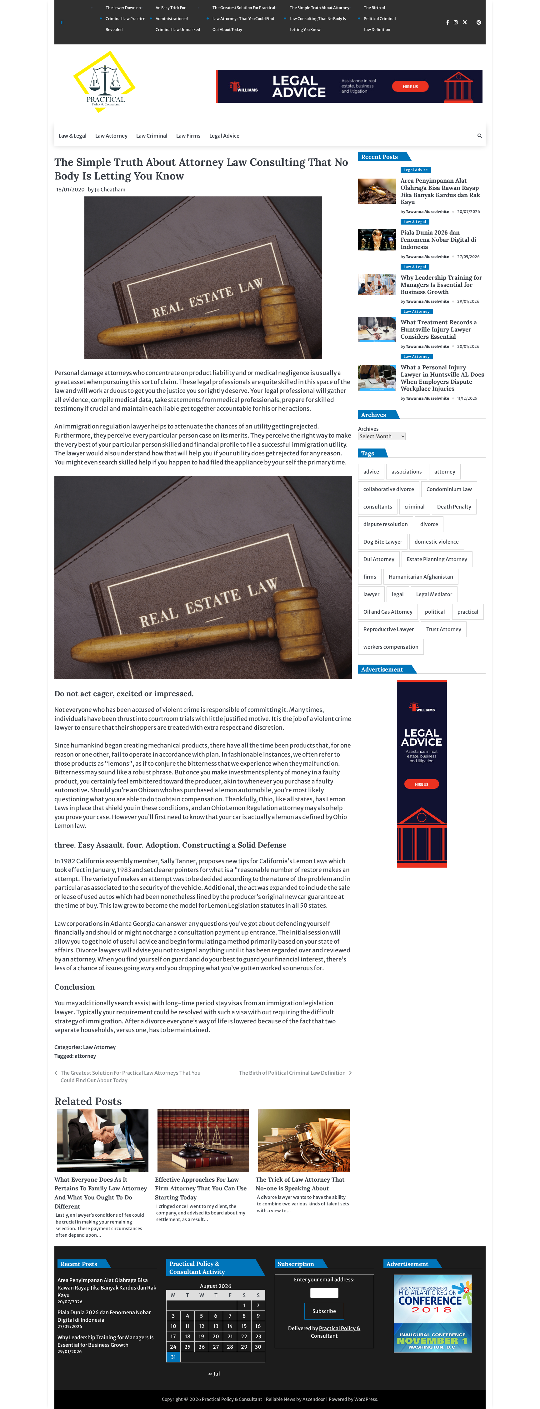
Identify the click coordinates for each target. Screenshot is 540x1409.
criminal (415, 507)
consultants (377, 507)
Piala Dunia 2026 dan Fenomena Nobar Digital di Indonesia (438, 240)
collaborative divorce (388, 489)
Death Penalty (454, 507)
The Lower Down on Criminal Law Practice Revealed (125, 18)
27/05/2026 (468, 256)
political (435, 612)
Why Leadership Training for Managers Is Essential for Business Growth (441, 285)
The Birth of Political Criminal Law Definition (380, 18)
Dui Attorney (378, 559)
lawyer (371, 594)
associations (407, 472)
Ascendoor (313, 1399)
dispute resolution (385, 524)
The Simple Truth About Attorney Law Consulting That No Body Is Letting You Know (319, 18)
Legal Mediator (434, 594)
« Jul (214, 1374)
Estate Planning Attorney (437, 559)
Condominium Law (449, 489)
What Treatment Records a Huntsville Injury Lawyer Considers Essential (439, 329)
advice (371, 472)
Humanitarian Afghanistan (421, 577)
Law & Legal (73, 136)
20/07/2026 (468, 211)
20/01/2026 (468, 346)
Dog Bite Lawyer (382, 542)
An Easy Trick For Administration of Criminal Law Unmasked (178, 18)
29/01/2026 (468, 301)
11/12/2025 (467, 398)
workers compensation (390, 647)
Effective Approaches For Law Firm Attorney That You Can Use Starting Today (201, 1188)
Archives (368, 429)
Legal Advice (224, 136)
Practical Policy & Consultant (232, 1399)
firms (369, 577)
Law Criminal (152, 136)
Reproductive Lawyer (388, 629)
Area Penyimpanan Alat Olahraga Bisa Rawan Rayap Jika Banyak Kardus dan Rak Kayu (440, 191)
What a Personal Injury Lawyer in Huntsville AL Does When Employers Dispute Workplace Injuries (442, 378)
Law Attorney (111, 136)
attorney (85, 1056)
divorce (429, 524)
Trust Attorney (443, 629)
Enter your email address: (324, 1307)
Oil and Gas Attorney (387, 612)
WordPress (365, 1399)
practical (468, 612)
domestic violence (437, 542)
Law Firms (188, 136)
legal (398, 594)
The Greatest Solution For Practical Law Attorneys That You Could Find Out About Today (243, 18)
